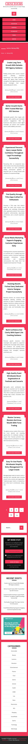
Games (10, 491)
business (21, 131)
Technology (14, 31)
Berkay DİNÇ (8, 90)
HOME (14, 692)
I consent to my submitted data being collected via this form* (15, 556)
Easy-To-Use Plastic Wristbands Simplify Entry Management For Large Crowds (14, 465)
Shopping (14, 27)
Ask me (14, 39)
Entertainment (10, 403)
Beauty (14, 655)
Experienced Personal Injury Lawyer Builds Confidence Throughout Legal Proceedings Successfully (14, 153)
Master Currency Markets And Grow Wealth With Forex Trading (14, 421)
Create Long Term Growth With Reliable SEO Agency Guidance (14, 65)
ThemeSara (23, 740)
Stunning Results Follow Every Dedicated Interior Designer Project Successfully (14, 287)
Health (21, 221)
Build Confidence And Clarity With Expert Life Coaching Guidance (14, 332)
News (14, 700)
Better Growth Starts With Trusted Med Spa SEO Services (14, 108)
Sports (14, 721)
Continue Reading (14, 97)
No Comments (15, 91)
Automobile (14, 651)
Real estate (14, 704)
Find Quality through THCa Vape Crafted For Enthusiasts (14, 197)
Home (14, 20)
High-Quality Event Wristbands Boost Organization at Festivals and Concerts (14, 377)
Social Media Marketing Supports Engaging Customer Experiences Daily (14, 241)
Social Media (10, 269)
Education (14, 23)
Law (22, 178)
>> (17, 515)
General (14, 684)
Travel (14, 35)
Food (14, 676)
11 (11, 515)
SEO (22, 90)
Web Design (14, 729)
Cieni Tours (14, 3)
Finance (10, 447)
